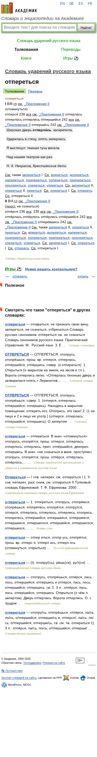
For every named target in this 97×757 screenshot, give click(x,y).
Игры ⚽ (71, 58)
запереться (31, 175)
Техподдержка (32, 662)
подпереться (36, 180)
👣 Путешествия (12, 670)
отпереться (15, 324)
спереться (36, 185)
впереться (59, 175)
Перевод (35, 91)
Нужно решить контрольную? (51, 269)
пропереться (15, 185)
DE (71, 3)
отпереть (85, 190)
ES (81, 3)
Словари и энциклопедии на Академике (42, 18)
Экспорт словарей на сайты (19, 677)
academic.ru (19, 7)
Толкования (26, 49)
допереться (79, 175)
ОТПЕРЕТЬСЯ (17, 354)
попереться (58, 180)
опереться (13, 190)
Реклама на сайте (54, 662)
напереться (14, 180)
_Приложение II (36, 104)
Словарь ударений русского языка (48, 41)
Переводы (71, 49)
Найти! (86, 28)
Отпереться (15, 477)
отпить (83, 276)
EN (62, 3)
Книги (26, 58)
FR (90, 3)
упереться (55, 185)
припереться (80, 180)
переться (34, 190)
